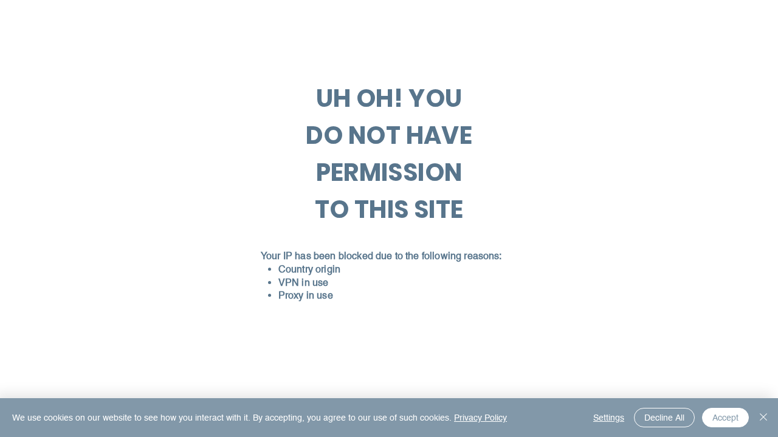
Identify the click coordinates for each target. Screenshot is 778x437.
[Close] (763, 417)
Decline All (664, 417)
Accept (725, 417)
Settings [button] (608, 417)
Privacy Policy (480, 417)
